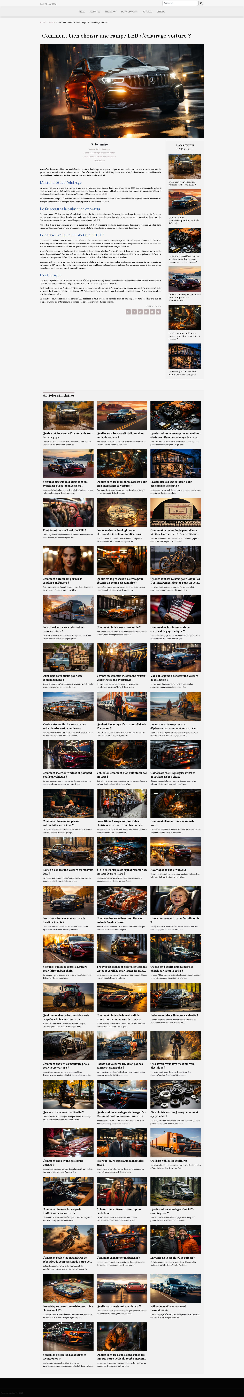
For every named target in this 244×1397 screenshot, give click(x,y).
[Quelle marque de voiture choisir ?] (122, 1288)
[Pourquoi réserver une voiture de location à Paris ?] (68, 900)
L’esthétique (99, 160)
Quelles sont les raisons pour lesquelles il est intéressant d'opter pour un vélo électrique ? (175, 582)
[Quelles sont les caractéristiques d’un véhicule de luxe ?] (185, 202)
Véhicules (147, 12)
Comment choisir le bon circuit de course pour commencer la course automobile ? (118, 1019)
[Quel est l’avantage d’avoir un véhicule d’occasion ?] (122, 706)
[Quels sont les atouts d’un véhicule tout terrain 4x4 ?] (185, 166)
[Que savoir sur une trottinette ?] (68, 1094)
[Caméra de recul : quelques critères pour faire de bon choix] (175, 754)
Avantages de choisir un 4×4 (168, 869)
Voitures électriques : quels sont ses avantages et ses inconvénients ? (185, 297)
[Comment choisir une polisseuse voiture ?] (68, 1142)
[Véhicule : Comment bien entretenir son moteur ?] (122, 754)
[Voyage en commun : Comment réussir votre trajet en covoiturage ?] (122, 658)
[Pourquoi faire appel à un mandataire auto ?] (122, 1142)
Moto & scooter (129, 12)
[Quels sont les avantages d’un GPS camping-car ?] (175, 1191)
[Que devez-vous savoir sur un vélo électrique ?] (175, 1045)
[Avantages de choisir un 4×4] (175, 852)
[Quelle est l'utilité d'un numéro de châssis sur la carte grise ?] (175, 948)
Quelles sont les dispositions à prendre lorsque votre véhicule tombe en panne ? (121, 1358)
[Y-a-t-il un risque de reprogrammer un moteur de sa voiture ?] (122, 852)
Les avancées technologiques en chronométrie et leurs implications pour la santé (119, 534)
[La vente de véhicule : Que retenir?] (175, 1239)
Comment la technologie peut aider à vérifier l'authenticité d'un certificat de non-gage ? (175, 534)
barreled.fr (103, 194)
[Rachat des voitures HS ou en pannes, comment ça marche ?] (122, 1045)
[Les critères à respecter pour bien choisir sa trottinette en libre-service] (122, 803)
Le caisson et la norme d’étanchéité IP (99, 156)
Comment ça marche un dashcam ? (118, 1257)
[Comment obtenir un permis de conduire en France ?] (68, 560)
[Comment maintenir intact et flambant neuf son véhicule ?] (68, 754)
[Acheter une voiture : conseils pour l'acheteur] (122, 1191)
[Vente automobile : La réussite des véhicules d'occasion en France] (68, 706)
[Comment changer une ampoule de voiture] (175, 803)
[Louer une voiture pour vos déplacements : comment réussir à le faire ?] (175, 706)
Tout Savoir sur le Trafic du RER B (64, 530)
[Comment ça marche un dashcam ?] (122, 1239)
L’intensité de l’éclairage (99, 149)
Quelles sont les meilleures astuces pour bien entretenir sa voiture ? (184, 336)
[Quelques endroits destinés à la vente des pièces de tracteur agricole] (68, 997)
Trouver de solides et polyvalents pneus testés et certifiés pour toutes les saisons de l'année (122, 970)
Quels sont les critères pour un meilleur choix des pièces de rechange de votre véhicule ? (184, 259)
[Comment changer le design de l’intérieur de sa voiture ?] (68, 1191)
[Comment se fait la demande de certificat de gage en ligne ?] (175, 609)
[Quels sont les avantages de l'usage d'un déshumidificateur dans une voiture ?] (122, 1094)
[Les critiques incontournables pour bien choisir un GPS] (68, 1288)
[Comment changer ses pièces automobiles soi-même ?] (68, 803)
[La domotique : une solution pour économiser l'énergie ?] (185, 356)
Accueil (42, 22)
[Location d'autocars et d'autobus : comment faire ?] (68, 609)
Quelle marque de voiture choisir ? (119, 1306)
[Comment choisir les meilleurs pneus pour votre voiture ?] (68, 1045)
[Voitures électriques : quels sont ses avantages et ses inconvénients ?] (185, 279)
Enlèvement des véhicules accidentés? (174, 1015)
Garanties (95, 12)
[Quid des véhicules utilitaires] (175, 1142)
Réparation (110, 12)
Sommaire (101, 144)
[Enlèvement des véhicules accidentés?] (175, 997)
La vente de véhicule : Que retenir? (172, 1257)
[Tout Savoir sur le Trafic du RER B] (68, 512)
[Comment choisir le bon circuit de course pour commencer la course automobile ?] (122, 997)
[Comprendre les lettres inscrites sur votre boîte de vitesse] (122, 900)
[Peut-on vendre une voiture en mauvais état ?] (68, 852)
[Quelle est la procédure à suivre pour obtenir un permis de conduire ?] (122, 560)
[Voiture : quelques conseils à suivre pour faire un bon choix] (68, 948)
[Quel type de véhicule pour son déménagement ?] (68, 658)
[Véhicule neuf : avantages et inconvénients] (175, 1288)
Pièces (82, 12)
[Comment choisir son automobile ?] (122, 609)
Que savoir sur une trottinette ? (63, 1112)
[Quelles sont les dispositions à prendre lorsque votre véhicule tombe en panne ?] (122, 1336)
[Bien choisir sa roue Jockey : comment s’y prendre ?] (175, 1094)
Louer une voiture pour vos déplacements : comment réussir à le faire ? (173, 728)
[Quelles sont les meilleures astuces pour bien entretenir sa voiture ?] (185, 317)
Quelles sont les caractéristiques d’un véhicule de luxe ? (184, 220)
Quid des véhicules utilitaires (168, 1160)
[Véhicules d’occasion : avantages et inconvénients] (68, 1336)
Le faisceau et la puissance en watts (99, 153)
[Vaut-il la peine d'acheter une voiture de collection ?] (175, 658)
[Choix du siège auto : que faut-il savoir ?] (175, 900)
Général (161, 12)
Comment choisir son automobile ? (119, 627)
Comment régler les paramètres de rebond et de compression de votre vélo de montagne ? (67, 1261)
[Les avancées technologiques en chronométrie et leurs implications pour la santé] (122, 512)
